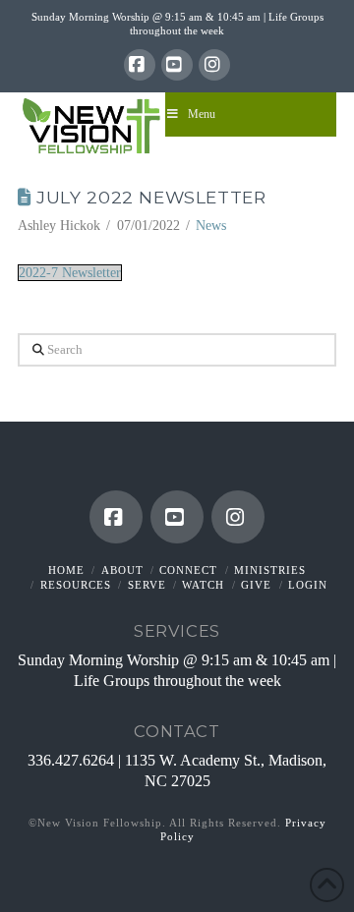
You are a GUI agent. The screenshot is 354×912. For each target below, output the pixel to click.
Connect (188, 570)
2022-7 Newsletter (70, 272)
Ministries (270, 570)
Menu (201, 114)
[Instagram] (214, 65)
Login (307, 585)
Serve (147, 585)
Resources (75, 585)
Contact (176, 731)
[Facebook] (139, 65)
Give (256, 585)
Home (66, 570)
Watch (203, 585)
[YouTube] (177, 65)
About (122, 570)
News (211, 225)
